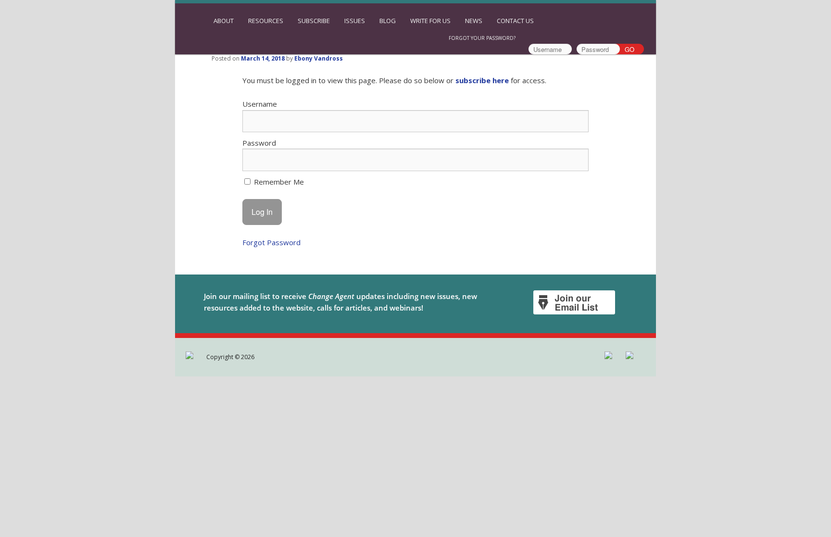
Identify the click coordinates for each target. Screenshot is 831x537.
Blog (387, 20)
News (473, 20)
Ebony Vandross (318, 58)
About (224, 20)
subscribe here (482, 80)
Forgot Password (271, 242)
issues (354, 20)
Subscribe (314, 20)
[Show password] (574, 160)
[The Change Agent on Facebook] (190, 357)
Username (259, 104)
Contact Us (515, 20)
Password (259, 143)
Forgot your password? (482, 38)
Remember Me (278, 182)
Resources (265, 20)
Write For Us (430, 20)
